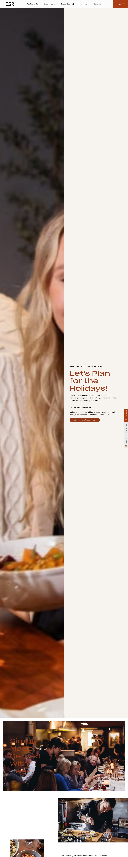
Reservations (49, 4)
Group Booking (67, 4)
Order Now (83, 4)
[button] (61, 777)
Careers (97, 4)
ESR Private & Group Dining (84, 420)
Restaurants (32, 4)
